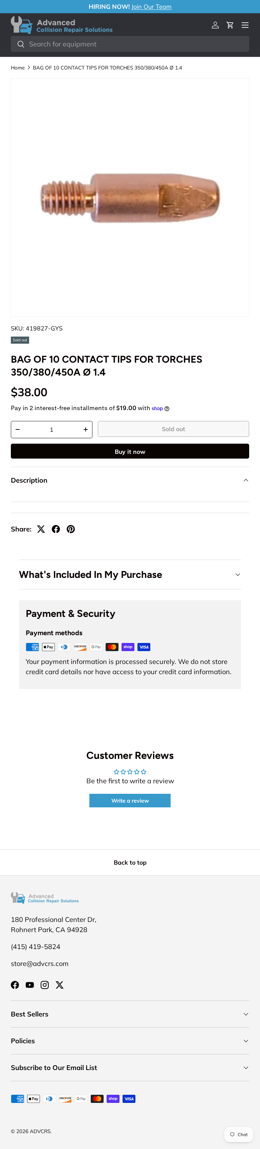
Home (18, 67)
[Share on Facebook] (55, 529)
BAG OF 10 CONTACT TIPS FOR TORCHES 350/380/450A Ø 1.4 (107, 67)
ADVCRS (40, 1131)
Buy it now (130, 451)
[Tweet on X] (41, 529)
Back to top (130, 862)
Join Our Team (151, 7)
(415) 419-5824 (35, 946)
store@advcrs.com (40, 963)
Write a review (130, 800)
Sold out (173, 428)
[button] (230, 25)
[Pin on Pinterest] (70, 529)
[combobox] (130, 44)
